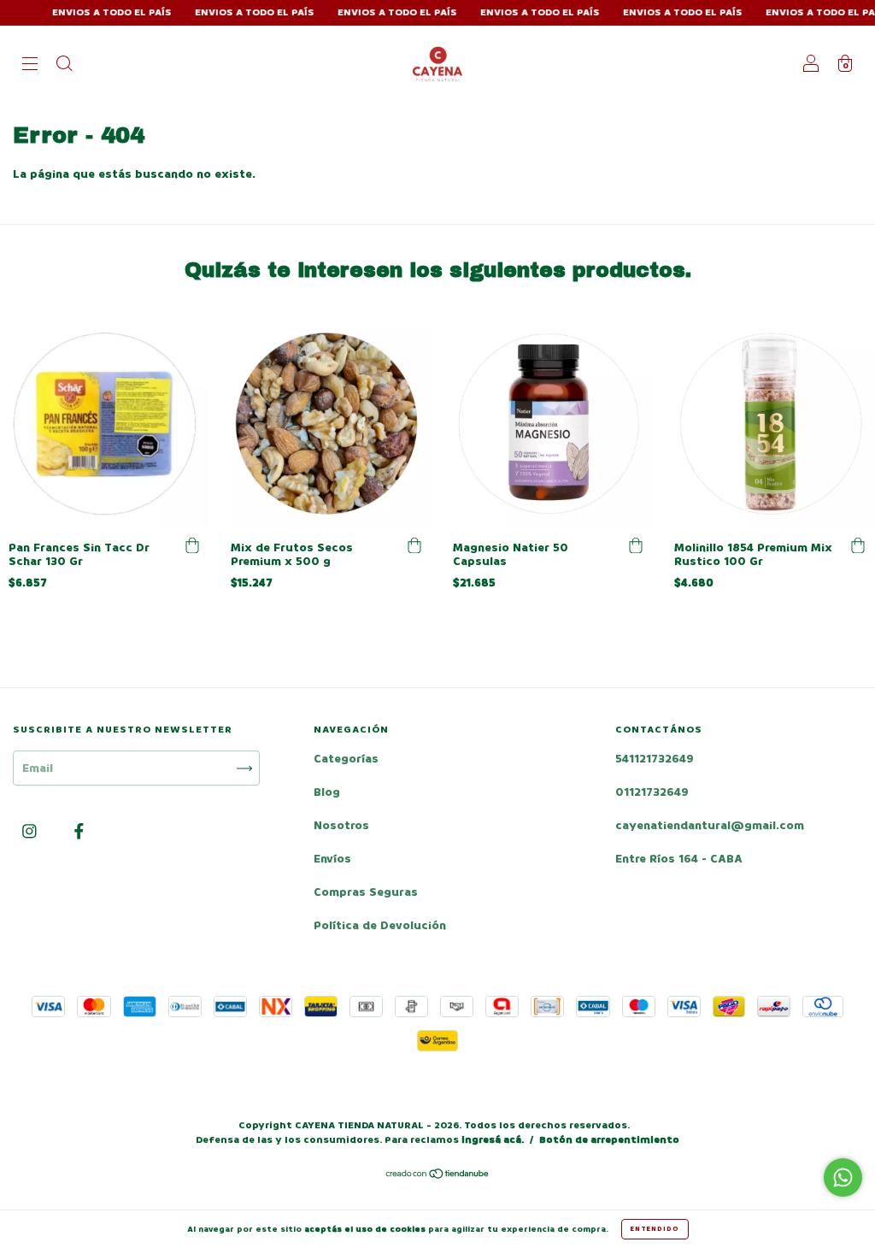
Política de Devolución (380, 925)
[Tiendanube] (438, 1176)
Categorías (346, 759)
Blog (327, 792)
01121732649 (652, 792)
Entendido (655, 1228)
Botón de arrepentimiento (609, 1140)
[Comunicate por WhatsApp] (843, 1177)
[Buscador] (64, 65)
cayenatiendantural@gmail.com (709, 825)
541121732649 (654, 759)
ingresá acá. (492, 1140)
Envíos (332, 859)
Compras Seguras (366, 892)
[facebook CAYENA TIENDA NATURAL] (79, 832)
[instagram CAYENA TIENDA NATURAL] (31, 832)
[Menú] (29, 65)
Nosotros (341, 825)
